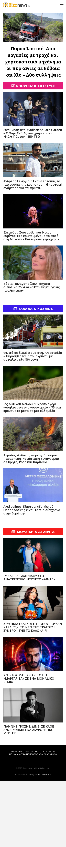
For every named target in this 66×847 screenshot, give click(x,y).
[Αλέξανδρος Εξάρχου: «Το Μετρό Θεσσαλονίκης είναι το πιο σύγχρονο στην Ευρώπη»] (33, 485)
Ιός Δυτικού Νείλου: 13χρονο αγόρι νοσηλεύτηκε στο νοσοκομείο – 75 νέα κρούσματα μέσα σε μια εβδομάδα (32, 407)
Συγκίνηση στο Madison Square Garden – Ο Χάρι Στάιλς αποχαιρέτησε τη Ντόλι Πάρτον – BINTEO (32, 133)
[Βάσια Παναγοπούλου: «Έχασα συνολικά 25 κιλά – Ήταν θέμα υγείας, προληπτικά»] (33, 262)
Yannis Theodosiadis (43, 774)
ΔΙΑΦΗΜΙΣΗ (17, 751)
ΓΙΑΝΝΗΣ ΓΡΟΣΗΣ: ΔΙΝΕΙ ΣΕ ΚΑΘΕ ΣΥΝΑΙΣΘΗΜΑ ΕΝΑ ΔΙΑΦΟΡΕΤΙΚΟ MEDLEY (28, 729)
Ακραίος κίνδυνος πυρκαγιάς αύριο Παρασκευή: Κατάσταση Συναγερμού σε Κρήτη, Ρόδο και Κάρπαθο (31, 458)
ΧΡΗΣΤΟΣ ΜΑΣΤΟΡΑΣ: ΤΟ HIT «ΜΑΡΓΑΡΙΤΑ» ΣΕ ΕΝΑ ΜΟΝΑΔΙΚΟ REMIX (28, 678)
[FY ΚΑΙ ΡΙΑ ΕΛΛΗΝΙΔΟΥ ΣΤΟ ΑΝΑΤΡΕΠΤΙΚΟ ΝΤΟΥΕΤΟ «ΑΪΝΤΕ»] (33, 555)
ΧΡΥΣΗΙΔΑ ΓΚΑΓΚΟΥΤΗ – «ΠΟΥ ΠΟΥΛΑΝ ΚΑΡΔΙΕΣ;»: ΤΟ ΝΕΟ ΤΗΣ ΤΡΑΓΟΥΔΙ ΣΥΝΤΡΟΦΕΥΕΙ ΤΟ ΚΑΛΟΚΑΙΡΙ (32, 627)
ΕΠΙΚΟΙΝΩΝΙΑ (32, 751)
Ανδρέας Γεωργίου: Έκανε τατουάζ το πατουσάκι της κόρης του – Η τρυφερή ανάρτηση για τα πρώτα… (32, 184)
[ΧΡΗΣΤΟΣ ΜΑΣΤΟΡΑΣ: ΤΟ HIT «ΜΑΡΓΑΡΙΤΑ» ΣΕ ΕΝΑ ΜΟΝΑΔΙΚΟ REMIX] (33, 654)
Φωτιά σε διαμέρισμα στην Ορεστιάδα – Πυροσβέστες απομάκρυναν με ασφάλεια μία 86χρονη (32, 356)
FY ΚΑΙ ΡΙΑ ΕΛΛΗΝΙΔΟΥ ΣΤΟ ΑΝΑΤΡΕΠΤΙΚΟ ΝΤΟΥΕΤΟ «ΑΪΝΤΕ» (29, 577)
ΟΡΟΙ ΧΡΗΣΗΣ (48, 751)
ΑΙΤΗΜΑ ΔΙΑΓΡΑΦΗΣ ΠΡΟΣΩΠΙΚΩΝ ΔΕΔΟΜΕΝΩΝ (33, 754)
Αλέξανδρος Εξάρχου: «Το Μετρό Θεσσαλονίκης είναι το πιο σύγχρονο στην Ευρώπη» (31, 509)
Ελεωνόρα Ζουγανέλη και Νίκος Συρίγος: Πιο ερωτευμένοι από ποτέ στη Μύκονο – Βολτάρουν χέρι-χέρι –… (32, 235)
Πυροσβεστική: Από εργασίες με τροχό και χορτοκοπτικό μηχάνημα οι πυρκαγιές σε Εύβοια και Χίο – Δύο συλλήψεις (33, 62)
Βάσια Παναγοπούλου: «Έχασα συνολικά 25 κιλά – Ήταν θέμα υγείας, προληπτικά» (32, 287)
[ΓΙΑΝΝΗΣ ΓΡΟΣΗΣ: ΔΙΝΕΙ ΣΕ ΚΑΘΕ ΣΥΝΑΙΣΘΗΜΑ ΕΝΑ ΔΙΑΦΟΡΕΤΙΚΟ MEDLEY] (33, 705)
